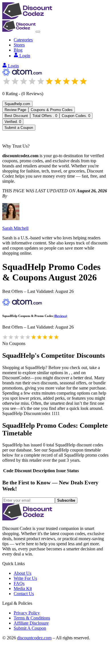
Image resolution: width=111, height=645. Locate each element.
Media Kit (23, 588)
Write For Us (25, 578)
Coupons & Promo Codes (52, 110)
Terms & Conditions (32, 618)
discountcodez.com (34, 637)
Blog (18, 50)
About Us (22, 573)
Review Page (15, 110)
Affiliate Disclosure (31, 623)
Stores (19, 44)
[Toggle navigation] (38, 32)
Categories (23, 39)
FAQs (19, 583)
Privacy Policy (27, 612)
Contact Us (24, 593)
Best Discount (16, 116)
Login (24, 55)
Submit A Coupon (30, 628)
